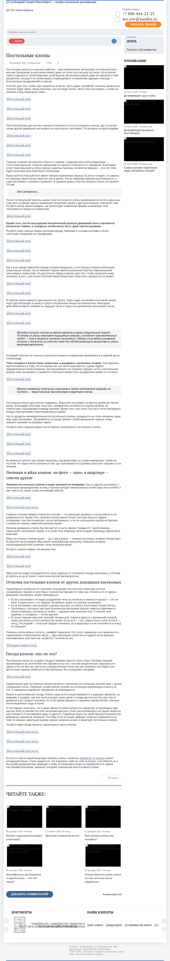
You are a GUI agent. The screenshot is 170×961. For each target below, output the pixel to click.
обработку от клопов (92, 758)
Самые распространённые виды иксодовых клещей (140, 169)
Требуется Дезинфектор (141, 49)
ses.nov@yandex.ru (140, 19)
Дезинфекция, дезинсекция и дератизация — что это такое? (23, 878)
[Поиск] (160, 32)
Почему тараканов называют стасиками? (24, 837)
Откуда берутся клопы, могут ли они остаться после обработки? (103, 878)
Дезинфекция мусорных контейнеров (139, 132)
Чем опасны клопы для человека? (99, 837)
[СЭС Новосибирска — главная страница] (47, 17)
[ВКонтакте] (114, 41)
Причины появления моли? (62, 835)
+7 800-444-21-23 (138, 13)
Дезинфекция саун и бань (140, 95)
